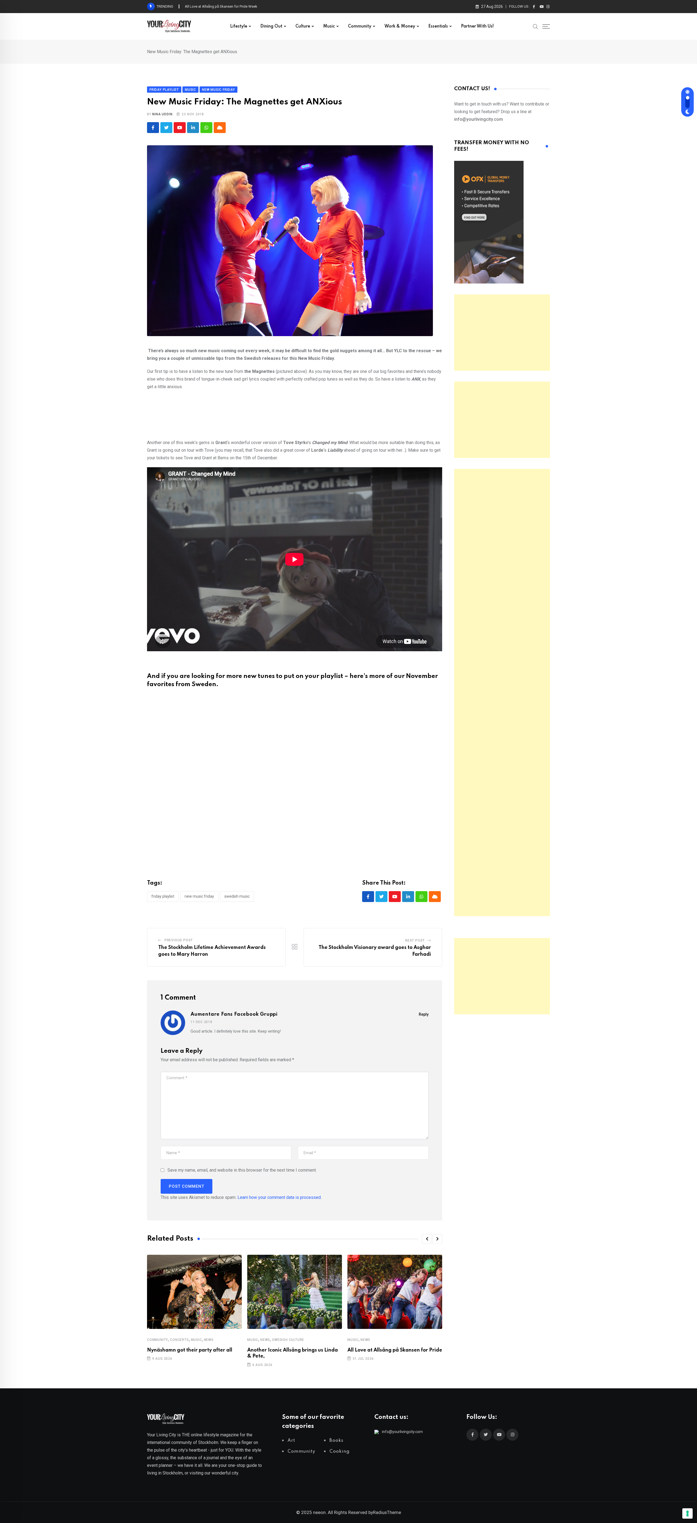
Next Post (415, 940)
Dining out (271, 26)
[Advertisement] (502, 332)
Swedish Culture (288, 1340)
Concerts (179, 1340)
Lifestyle (238, 26)
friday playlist (162, 896)
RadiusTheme (387, 1512)
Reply (424, 1014)
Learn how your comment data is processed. (279, 1197)
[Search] (535, 26)
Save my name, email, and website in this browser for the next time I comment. (242, 1170)
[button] (427, 1239)
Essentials (438, 26)
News (209, 1340)
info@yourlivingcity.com (402, 1431)
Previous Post (178, 940)
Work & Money (399, 26)
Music (329, 26)
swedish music (237, 896)
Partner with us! (477, 26)
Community (359, 26)
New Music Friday (199, 896)
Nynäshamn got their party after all (189, 1350)
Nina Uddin (162, 114)
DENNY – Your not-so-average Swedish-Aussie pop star (229, 6)
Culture (302, 26)
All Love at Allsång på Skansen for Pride (394, 1350)
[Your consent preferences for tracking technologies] (687, 1513)
